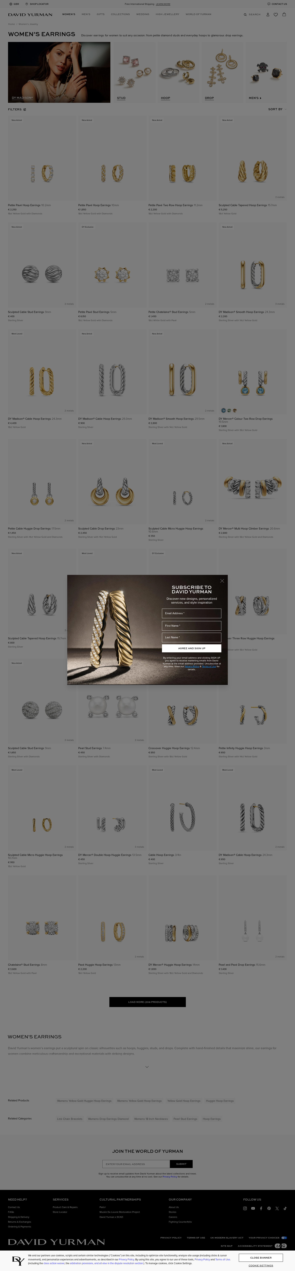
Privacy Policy (192, 666)
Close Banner (261, 1257)
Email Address (174, 613)
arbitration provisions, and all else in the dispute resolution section (106, 1263)
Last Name (171, 637)
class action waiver (54, 1263)
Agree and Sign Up (191, 648)
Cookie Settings (261, 1265)
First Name (172, 626)
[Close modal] (224, 579)
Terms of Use (209, 666)
